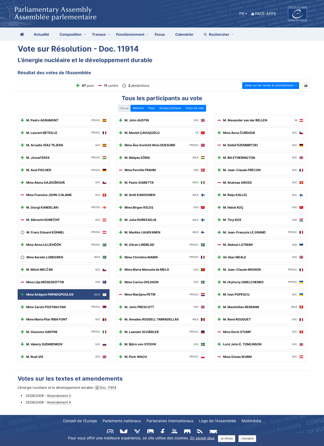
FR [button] (241, 13)
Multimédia (251, 421)
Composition (71, 34)
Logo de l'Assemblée (217, 421)
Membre (138, 108)
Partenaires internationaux (170, 421)
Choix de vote (195, 108)
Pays (151, 108)
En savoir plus (202, 438)
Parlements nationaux (121, 421)
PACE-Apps (265, 13)
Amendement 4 (59, 402)
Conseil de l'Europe (80, 421)
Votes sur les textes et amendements (270, 85)
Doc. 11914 (108, 387)
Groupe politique (170, 108)
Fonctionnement (130, 34)
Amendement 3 (59, 396)
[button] (306, 86)
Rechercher (219, 34)
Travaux (99, 34)
